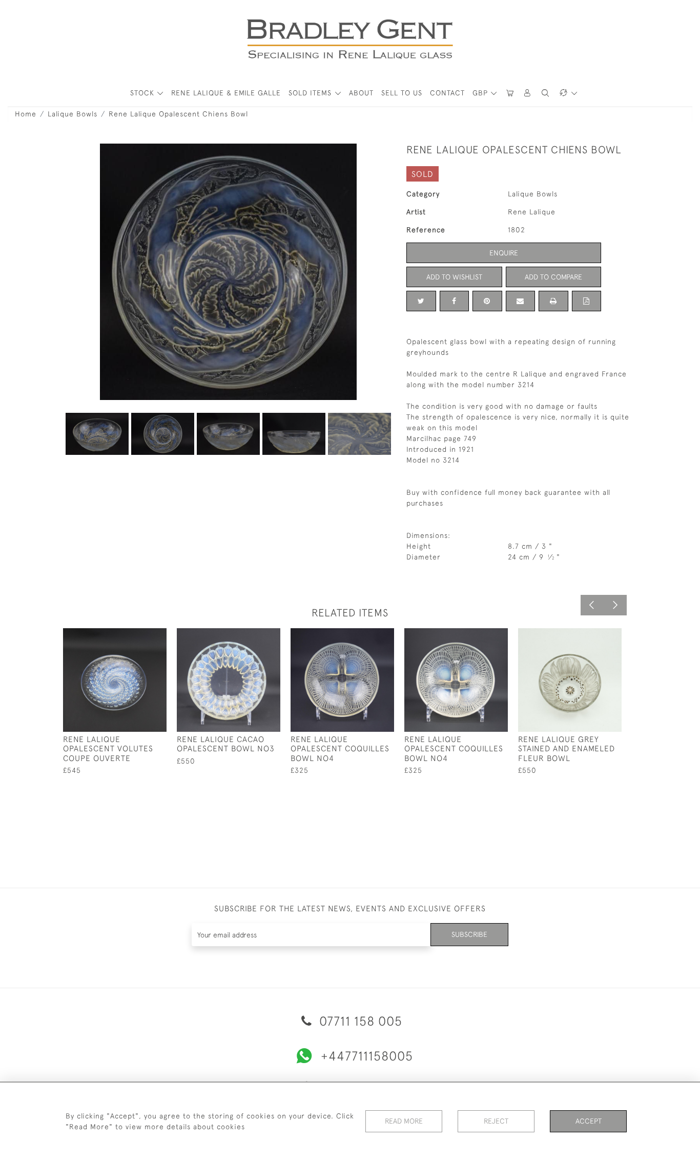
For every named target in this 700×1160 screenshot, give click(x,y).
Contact (447, 93)
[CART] (510, 93)
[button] (528, 93)
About (361, 93)
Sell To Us (401, 93)
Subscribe (469, 934)
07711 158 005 (359, 1020)
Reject (496, 1121)
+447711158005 (367, 1055)
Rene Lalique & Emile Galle (226, 93)
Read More (404, 1121)
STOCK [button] (143, 93)
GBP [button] (481, 93)
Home (25, 114)
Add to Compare (553, 277)
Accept (588, 1121)
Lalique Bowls (72, 114)
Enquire (503, 253)
